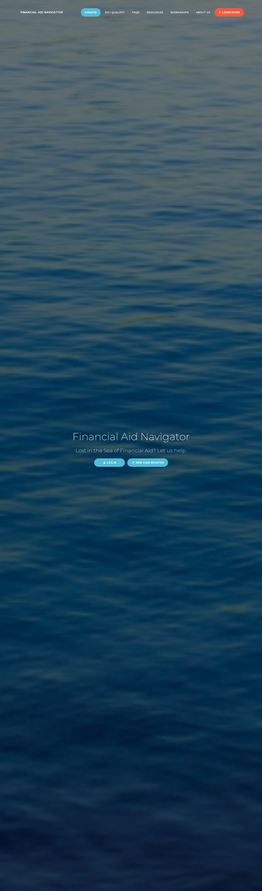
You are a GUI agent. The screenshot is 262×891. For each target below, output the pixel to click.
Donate (91, 12)
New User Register (149, 462)
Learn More (230, 12)
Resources (155, 12)
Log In (111, 462)
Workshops (180, 12)
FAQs (135, 12)
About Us (203, 12)
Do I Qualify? (115, 12)
